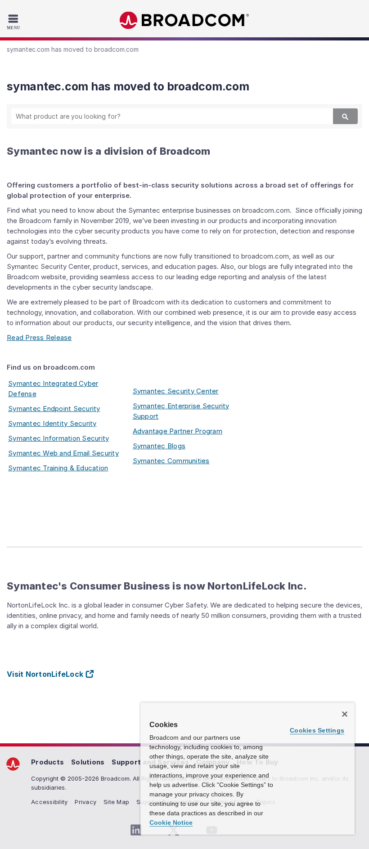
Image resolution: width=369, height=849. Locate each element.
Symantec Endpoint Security (54, 408)
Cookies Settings (317, 730)
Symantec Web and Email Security (63, 453)
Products (47, 762)
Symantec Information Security (58, 438)
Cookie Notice (171, 822)
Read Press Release (39, 337)
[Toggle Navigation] (14, 21)
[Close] (344, 714)
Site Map (116, 801)
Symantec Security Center (176, 391)
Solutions (87, 762)
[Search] (345, 116)
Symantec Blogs (159, 446)
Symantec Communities (171, 460)
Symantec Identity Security (52, 423)
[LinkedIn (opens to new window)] (136, 830)
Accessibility (49, 801)
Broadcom (184, 20)
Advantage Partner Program (177, 431)
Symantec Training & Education (58, 468)
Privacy (85, 801)
